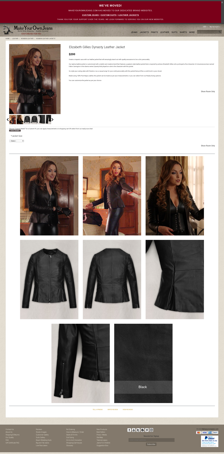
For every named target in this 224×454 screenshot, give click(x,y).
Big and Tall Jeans (42, 443)
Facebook (129, 430)
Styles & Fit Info (71, 435)
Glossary (69, 445)
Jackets (144, 32)
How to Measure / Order (75, 432)
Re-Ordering (70, 429)
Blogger (142, 430)
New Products (102, 429)
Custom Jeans (90, 15)
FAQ (7, 440)
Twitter (138, 430)
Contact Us (10, 429)
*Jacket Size (16, 136)
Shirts (183, 32)
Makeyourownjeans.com (210, 429)
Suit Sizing (70, 437)
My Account (214, 27)
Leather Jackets (128, 15)
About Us (9, 432)
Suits (174, 32)
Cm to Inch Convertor (74, 440)
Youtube (133, 430)
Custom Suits (109, 15)
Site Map (100, 437)
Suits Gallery (40, 437)
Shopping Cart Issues (74, 443)
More (192, 32)
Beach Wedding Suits (43, 440)
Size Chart (15, 130)
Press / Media (102, 435)
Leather (164, 32)
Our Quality (10, 437)
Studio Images (41, 432)
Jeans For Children (103, 443)
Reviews (39, 429)
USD (204, 27)
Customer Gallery (42, 435)
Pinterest (147, 430)
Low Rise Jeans (41, 445)
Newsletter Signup (151, 436)
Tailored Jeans (102, 440)
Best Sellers (101, 432)
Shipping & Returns (12, 435)
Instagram (151, 430)
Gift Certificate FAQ (12, 443)
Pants (154, 32)
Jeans (134, 32)
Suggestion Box (102, 445)
